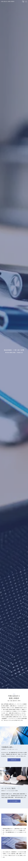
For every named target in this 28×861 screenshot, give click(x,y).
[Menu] (25, 1)
